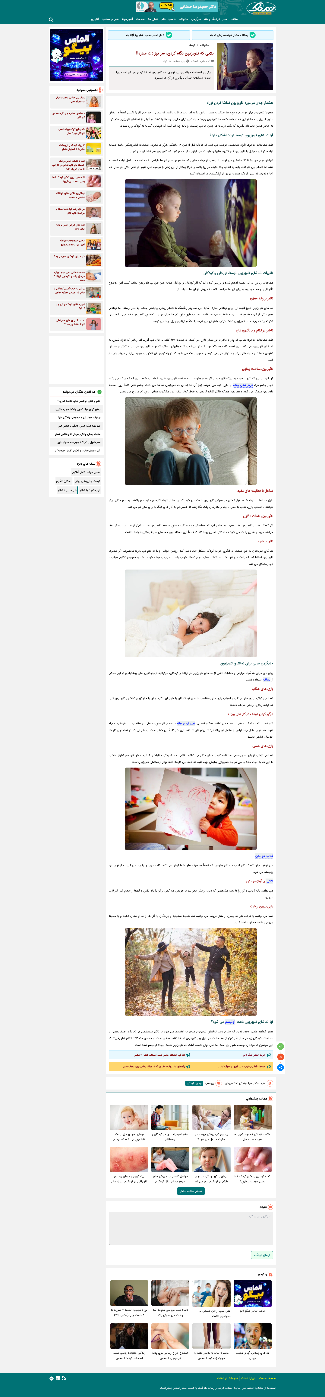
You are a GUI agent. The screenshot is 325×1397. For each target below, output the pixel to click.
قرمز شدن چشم (243, 385)
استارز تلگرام (63, 481)
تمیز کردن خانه (186, 723)
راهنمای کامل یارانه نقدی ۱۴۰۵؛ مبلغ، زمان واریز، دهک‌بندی (154, 1066)
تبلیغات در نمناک (227, 1378)
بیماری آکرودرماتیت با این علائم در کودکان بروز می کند (211, 1179)
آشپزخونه (127, 19)
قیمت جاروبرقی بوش (87, 481)
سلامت (140, 19)
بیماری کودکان (194, 1083)
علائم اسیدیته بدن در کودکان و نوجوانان (170, 1137)
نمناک (234, 19)
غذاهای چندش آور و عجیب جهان (253, 1355)
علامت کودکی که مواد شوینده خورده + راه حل (253, 1137)
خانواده (183, 19)
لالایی (269, 881)
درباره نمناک (248, 1378)
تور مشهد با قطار (90, 490)
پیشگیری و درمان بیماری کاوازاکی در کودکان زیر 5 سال (129, 1179)
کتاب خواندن (264, 856)
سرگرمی (196, 19)
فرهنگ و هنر (212, 19)
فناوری (95, 19)
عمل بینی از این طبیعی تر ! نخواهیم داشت (214, 1313)
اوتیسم (230, 1022)
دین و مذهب (110, 19)
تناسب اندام (169, 19)
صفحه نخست (267, 1378)
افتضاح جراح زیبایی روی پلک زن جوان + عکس (170, 1355)
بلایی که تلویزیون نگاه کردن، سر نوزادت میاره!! (175, 53)
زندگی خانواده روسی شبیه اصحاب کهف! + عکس (159, 1055)
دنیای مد (153, 19)
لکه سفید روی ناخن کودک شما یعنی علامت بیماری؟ (252, 1179)
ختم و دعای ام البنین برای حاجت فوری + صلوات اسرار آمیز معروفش (78, 401)
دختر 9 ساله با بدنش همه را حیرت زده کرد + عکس (211, 1355)
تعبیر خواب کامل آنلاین (86, 472)
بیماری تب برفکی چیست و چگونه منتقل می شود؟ (211, 1137)
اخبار (225, 19)
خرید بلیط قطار (67, 490)
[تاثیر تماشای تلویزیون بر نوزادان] (191, 809)
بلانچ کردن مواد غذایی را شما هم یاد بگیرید (77, 409)
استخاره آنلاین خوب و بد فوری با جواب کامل (242, 1066)
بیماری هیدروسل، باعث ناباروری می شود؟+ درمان (129, 1137)
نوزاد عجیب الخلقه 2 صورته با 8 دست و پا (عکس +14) (129, 1312)
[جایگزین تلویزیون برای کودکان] (191, 972)
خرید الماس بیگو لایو (254, 1055)
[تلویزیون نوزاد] (191, 223)
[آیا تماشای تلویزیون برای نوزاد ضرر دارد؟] (191, 613)
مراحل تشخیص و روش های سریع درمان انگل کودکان (170, 1179)
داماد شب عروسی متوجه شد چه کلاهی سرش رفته (170, 1312)
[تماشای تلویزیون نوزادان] (191, 441)
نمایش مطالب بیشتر (191, 1191)
